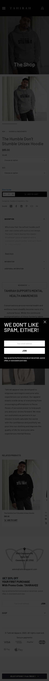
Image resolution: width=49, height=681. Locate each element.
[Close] (45, 322)
